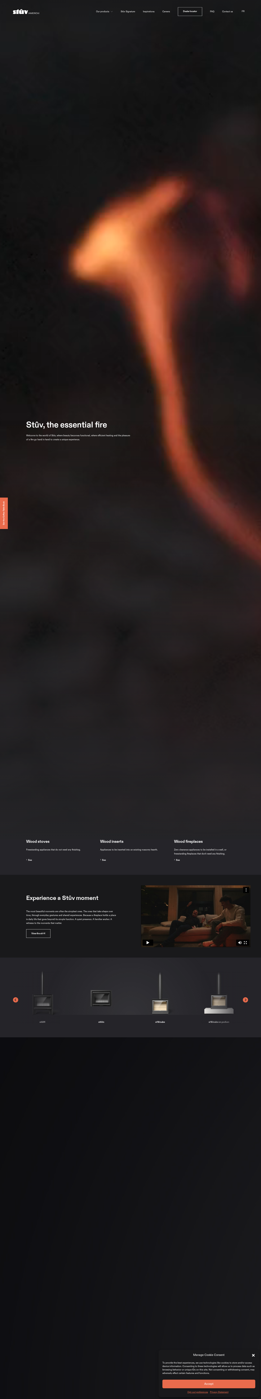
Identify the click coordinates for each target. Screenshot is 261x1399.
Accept (208, 1384)
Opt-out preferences (197, 1392)
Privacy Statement (219, 1392)
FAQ (212, 11)
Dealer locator (190, 11)
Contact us (227, 11)
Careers (166, 11)
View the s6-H (38, 933)
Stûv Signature (128, 11)
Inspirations (149, 11)
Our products (102, 11)
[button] (253, 1355)
